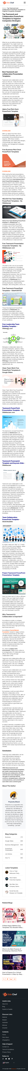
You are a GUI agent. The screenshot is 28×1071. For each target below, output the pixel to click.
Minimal (4, 1025)
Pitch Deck (5, 1037)
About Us (5, 1004)
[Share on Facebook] (7, 979)
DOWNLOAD (6, 131)
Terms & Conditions (8, 1049)
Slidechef (13, 1068)
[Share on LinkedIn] (11, 979)
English (7, 1062)
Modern (4, 1020)
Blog (3, 1006)
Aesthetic (5, 1022)
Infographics (6, 1040)
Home (4, 8)
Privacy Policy (6, 1052)
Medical (4, 1017)
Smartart (4, 1028)
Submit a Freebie (7, 1009)
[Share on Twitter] (3, 979)
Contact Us (5, 1046)
